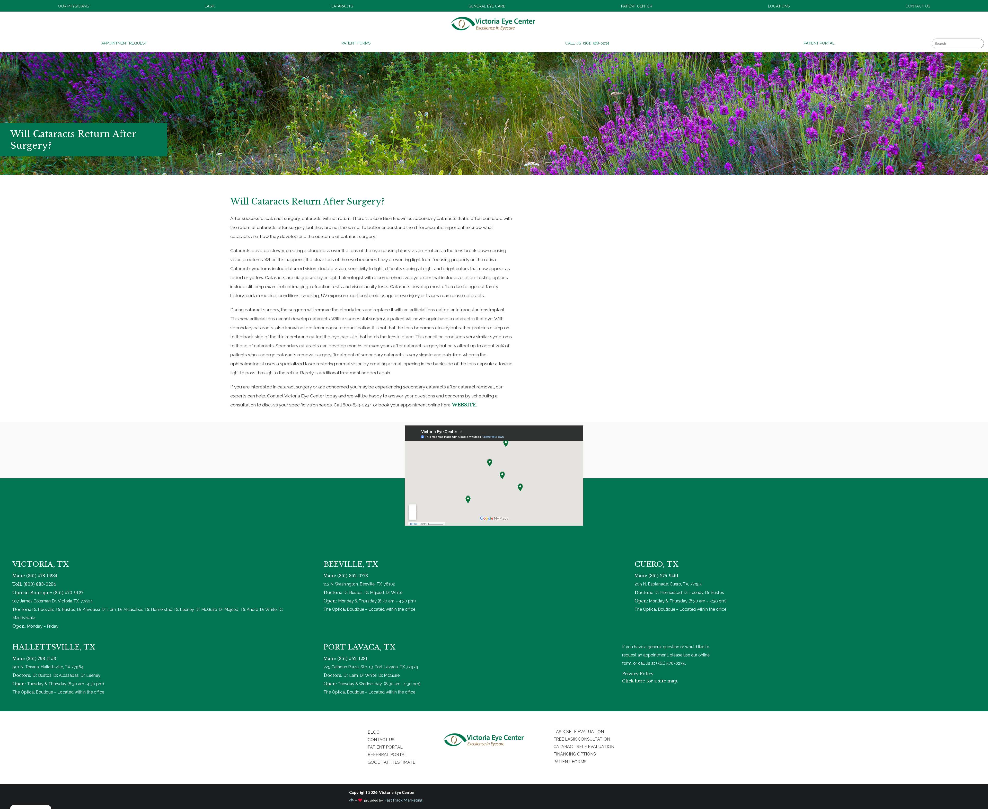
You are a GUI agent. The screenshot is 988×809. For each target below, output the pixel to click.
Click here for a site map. (650, 680)
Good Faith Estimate (391, 762)
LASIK (210, 6)
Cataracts (342, 6)
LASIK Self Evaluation (578, 731)
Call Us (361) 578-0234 (587, 43)
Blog (374, 732)
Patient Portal (819, 43)
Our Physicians (73, 6)
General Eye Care (487, 6)
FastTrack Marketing (403, 799)
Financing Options (574, 754)
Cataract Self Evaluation (583, 746)
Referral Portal (387, 754)
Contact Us (917, 6)
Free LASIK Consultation (581, 739)
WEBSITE (464, 405)
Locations (779, 6)
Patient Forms (355, 43)
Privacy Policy (638, 673)
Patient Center (636, 6)
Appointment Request (124, 43)
